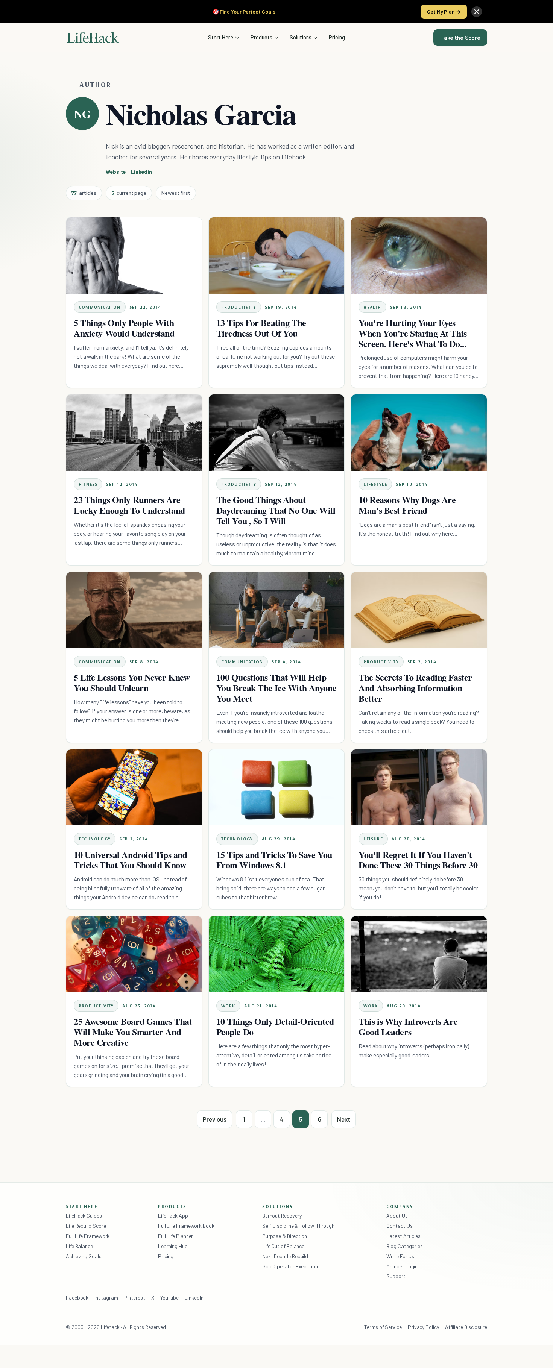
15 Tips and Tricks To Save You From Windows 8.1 (274, 860)
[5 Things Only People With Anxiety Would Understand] (134, 255)
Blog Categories (404, 1246)
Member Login (402, 1266)
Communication (100, 307)
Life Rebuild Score (86, 1225)
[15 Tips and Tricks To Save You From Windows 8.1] (277, 787)
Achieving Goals (84, 1256)
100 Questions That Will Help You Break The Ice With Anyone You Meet (276, 687)
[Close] (476, 11)
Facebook (77, 1297)
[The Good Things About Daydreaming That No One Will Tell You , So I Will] (277, 432)
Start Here (220, 37)
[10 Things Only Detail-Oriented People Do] (277, 954)
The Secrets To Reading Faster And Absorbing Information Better (415, 687)
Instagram (106, 1297)
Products (261, 37)
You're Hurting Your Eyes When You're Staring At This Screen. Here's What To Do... (412, 333)
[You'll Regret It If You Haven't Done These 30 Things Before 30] (419, 787)
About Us (396, 1215)
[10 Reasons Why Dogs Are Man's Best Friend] (419, 432)
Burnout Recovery (282, 1215)
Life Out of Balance (283, 1246)
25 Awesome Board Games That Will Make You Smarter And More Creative (133, 1032)
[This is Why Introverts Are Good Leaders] (419, 954)
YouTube (169, 1297)
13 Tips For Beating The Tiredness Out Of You (261, 328)
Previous (214, 1119)
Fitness (88, 484)
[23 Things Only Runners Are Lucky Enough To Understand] (134, 432)
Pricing (337, 37)
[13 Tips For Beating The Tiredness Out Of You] (277, 255)
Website (116, 171)
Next (343, 1119)
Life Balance (79, 1246)
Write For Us (400, 1256)
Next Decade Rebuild (285, 1256)
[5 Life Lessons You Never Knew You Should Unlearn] (134, 610)
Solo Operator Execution (290, 1266)
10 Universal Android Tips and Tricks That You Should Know (130, 860)
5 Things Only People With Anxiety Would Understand (124, 328)
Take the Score (460, 37)
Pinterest (134, 1297)
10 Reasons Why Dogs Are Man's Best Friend (407, 505)
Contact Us (399, 1225)
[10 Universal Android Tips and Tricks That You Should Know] (134, 787)
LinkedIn (194, 1297)
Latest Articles (403, 1236)
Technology (95, 839)
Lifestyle (375, 484)
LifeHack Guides (84, 1215)
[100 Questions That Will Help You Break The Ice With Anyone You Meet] (277, 610)
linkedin (141, 171)
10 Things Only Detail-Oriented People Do (275, 1026)
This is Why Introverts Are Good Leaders (408, 1026)
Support (395, 1276)
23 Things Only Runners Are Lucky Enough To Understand (129, 505)
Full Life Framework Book (186, 1225)
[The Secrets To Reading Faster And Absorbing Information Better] (419, 610)
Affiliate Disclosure (466, 1327)
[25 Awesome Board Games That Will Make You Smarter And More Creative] (134, 954)
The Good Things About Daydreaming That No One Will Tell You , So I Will (276, 510)
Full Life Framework (87, 1236)
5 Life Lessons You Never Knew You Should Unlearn (132, 682)
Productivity (238, 307)
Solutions (300, 37)
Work (228, 1006)
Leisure (373, 839)
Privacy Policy (423, 1327)
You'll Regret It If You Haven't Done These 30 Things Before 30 (418, 860)
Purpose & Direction (284, 1236)
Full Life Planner (175, 1236)
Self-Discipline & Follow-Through (298, 1225)
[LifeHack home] (93, 37)
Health (372, 307)
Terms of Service (383, 1327)
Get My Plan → (444, 11)
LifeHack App (173, 1215)
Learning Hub (173, 1246)
